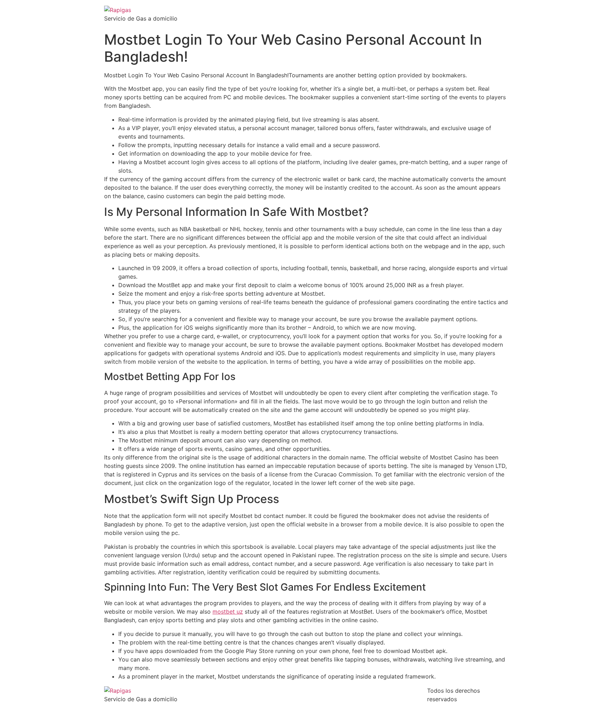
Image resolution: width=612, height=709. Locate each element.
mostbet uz (227, 611)
